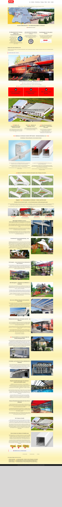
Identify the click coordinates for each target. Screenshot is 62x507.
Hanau (16, 37)
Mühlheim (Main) (12, 39)
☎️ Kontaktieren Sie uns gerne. (31, 27)
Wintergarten (39, 84)
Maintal (11, 38)
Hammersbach (13, 37)
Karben (14, 38)
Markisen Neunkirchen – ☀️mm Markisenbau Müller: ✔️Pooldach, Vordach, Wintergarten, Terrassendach (23, 459)
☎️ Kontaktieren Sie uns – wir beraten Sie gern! (19, 450)
